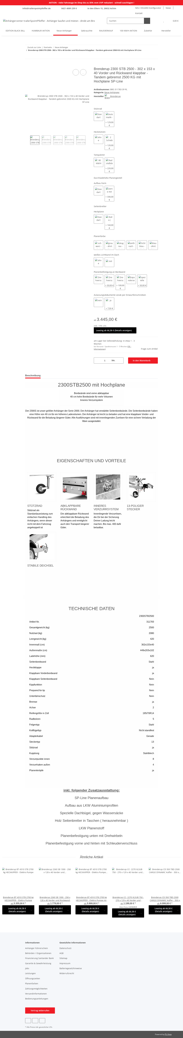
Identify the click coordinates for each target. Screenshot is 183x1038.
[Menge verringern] (97, 360)
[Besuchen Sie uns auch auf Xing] (42, 1020)
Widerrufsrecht (66, 973)
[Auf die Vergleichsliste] (76, 72)
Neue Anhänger (112, 92)
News (168, 8)
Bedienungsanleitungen (36, 998)
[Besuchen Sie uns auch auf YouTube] (35, 1020)
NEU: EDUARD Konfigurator (148, 8)
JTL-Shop (168, 1034)
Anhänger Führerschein (36, 948)
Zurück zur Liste (34, 47)
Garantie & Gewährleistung (38, 963)
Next (87, 140)
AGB (61, 953)
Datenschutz (65, 948)
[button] (158, 21)
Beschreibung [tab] (33, 375)
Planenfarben (31, 983)
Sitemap (63, 958)
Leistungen (30, 973)
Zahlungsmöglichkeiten (36, 988)
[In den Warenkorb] (27, 65)
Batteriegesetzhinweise (70, 968)
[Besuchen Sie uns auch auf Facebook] (28, 1020)
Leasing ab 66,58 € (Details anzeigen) (114, 330)
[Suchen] (147, 21)
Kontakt (139, 13)
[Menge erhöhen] (120, 360)
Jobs (27, 968)
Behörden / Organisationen (38, 953)
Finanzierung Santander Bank (39, 958)
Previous (27, 140)
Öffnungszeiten (32, 978)
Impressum (64, 963)
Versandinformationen (36, 993)
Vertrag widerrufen (40, 1010)
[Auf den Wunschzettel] (83, 72)
